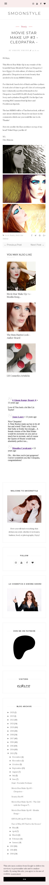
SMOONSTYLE (24, 13)
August (15, 772)
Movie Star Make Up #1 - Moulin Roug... (19, 295)
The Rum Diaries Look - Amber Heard (18, 336)
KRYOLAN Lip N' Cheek (21, 819)
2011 (11, 850)
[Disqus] (24, 430)
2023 (12, 716)
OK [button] (24, 879)
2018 (12, 735)
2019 (12, 731)
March (15, 835)
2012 (12, 846)
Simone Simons (21, 50)
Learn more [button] (16, 874)
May (14, 828)
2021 (12, 723)
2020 (12, 727)
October (15, 764)
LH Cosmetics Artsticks (18, 375)
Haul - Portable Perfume (22, 783)
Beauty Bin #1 (17, 797)
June (14, 779)
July (13, 775)
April (14, 831)
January (15, 842)
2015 (12, 746)
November (16, 761)
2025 (12, 712)
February (16, 839)
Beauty (24, 27)
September (17, 768)
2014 (12, 749)
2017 (12, 738)
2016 (12, 742)
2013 (12, 753)
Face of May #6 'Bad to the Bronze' (26, 824)
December (16, 757)
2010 (12, 854)
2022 (12, 720)
